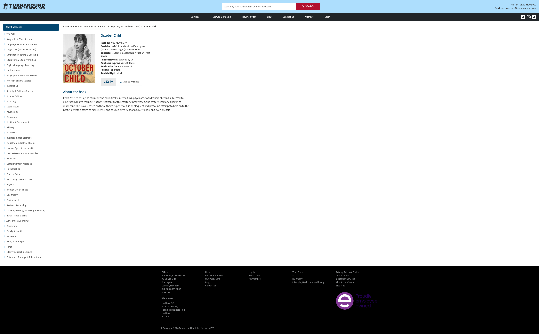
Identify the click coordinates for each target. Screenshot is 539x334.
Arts (294, 276)
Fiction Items (86, 27)
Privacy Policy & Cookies (348, 272)
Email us (166, 292)
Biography (297, 279)
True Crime (297, 272)
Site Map (340, 286)
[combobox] (259, 6)
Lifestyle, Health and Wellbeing (308, 282)
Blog (269, 17)
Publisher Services (214, 276)
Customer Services (345, 279)
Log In (252, 272)
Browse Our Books (222, 17)
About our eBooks (345, 282)
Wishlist (309, 17)
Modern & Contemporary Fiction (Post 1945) (118, 27)
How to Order (249, 17)
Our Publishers (212, 279)
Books (74, 27)
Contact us (210, 286)
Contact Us (288, 17)
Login (327, 17)
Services (195, 17)
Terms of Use (342, 276)
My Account (255, 276)
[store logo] (24, 6)
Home (66, 27)
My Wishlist (255, 279)
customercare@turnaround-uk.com (518, 8)
